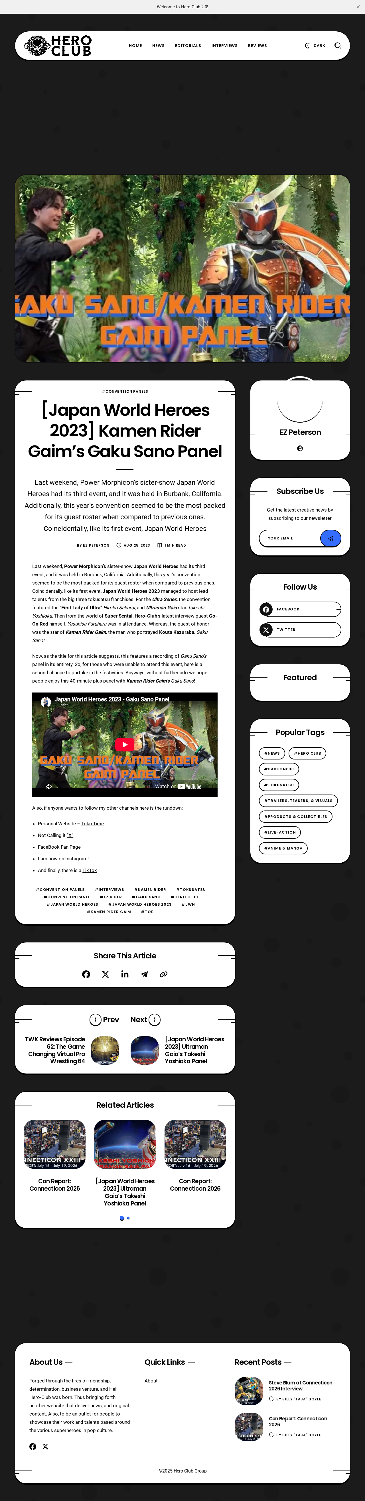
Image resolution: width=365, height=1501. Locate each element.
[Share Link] (164, 974)
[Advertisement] (182, 117)
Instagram (76, 859)
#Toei (148, 912)
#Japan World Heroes (72, 904)
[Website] (300, 448)
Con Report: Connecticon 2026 (54, 1185)
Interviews (225, 45)
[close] (358, 6)
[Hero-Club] (58, 45)
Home (135, 45)
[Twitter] (106, 974)
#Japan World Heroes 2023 (140, 904)
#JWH (188, 904)
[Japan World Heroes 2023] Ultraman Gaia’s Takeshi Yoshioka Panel (125, 1192)
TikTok (89, 870)
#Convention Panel (67, 897)
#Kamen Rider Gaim (109, 912)
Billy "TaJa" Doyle (301, 1399)
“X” (70, 835)
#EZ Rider (111, 897)
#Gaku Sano (146, 897)
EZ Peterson (96, 545)
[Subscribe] (330, 538)
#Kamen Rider (150, 889)
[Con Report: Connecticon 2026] (55, 1144)
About (151, 1381)
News (158, 45)
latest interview (178, 616)
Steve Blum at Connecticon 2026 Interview (300, 1385)
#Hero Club (184, 897)
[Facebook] (86, 974)
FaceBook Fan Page (59, 847)
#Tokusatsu (191, 889)
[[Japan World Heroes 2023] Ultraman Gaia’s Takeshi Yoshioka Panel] (125, 1144)
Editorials (188, 45)
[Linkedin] (125, 974)
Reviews (257, 45)
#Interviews (109, 889)
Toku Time (92, 823)
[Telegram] (144, 974)
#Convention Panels (125, 391)
